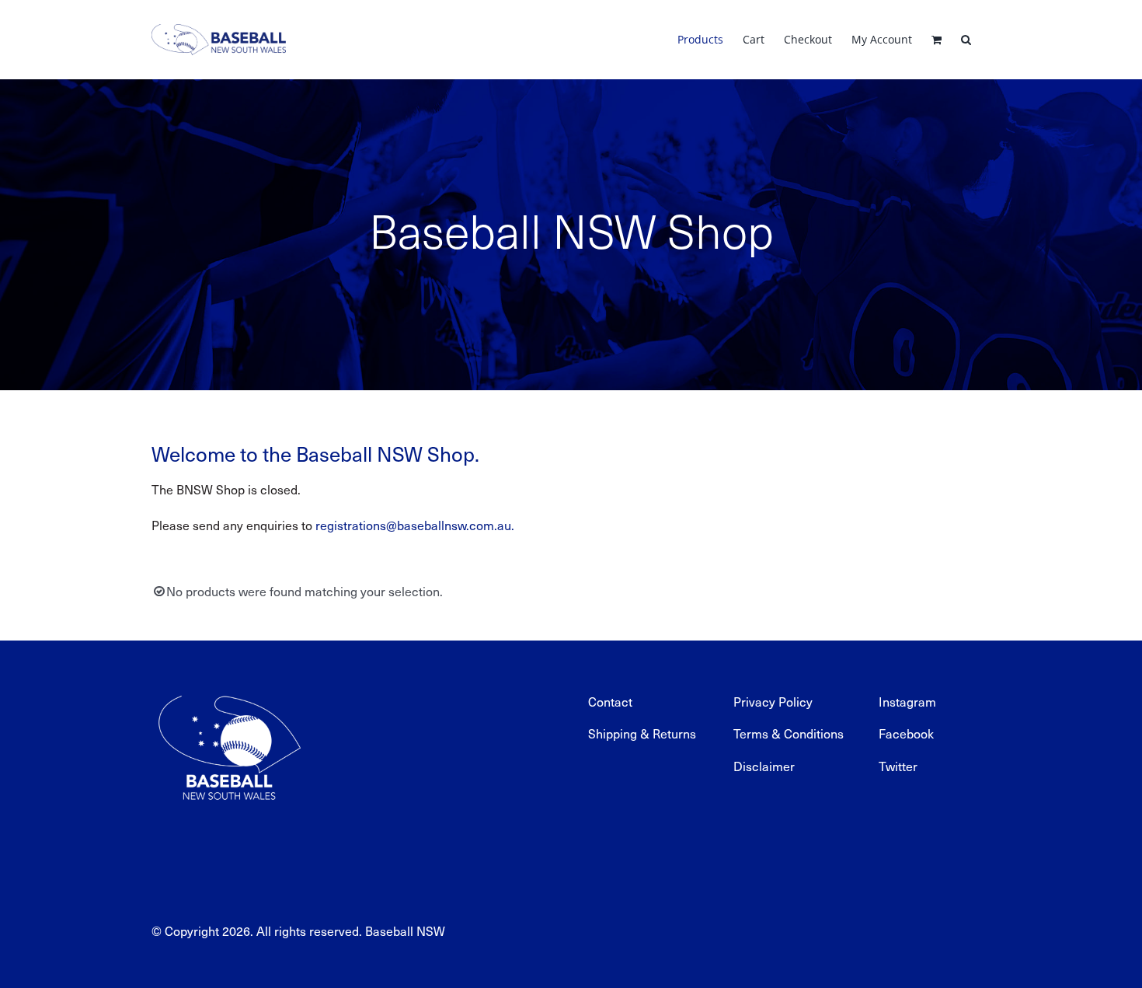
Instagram (907, 701)
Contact (610, 701)
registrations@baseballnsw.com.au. (414, 525)
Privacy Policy (773, 701)
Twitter (898, 766)
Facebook (906, 733)
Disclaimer (764, 766)
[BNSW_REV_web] (229, 685)
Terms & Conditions (788, 733)
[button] (966, 39)
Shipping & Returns (642, 733)
